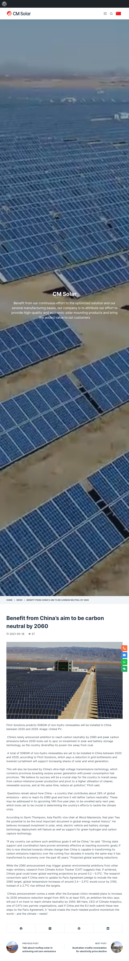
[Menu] (105, 13)
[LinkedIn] (108, 928)
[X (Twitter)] (50, 928)
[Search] (111, 13)
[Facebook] (21, 928)
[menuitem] (4, 4)
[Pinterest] (79, 928)
